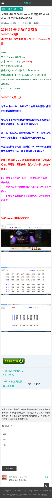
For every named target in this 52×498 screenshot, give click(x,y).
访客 (11, 477)
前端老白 (45, 495)
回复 (47, 477)
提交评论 (9, 468)
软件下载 (12, 9)
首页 (4, 9)
